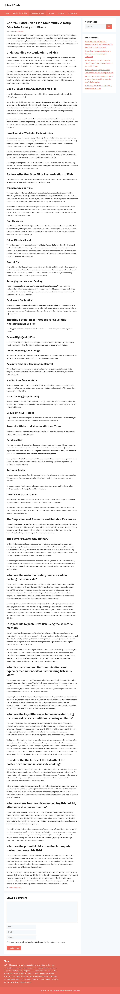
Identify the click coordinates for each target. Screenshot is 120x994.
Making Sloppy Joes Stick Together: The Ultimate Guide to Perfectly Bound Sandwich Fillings (99, 63)
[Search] (109, 26)
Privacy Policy (72, 13)
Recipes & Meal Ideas (37, 13)
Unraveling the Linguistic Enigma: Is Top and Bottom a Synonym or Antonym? (98, 54)
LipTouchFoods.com (57, 990)
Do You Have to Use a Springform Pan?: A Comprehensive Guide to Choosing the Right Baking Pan (99, 79)
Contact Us (61, 13)
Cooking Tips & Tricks (20, 13)
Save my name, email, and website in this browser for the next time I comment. (37, 942)
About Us (51, 13)
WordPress (76, 990)
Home (7, 13)
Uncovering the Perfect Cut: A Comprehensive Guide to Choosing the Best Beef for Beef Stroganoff (99, 44)
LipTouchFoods (12, 5)
